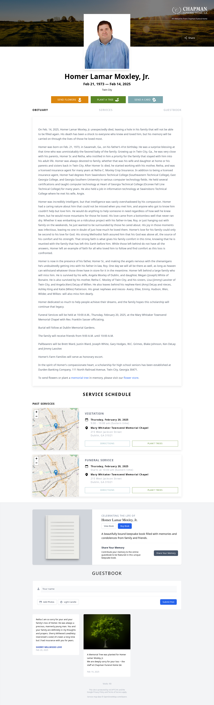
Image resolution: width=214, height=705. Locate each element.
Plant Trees (155, 443)
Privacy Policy (98, 692)
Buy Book (124, 526)
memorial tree (80, 377)
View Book (109, 526)
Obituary (40, 110)
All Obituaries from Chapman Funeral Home (189, 19)
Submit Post (168, 602)
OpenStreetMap (110, 697)
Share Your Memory (166, 553)
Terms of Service (115, 692)
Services (106, 110)
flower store (131, 377)
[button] (56, 426)
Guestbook (173, 110)
